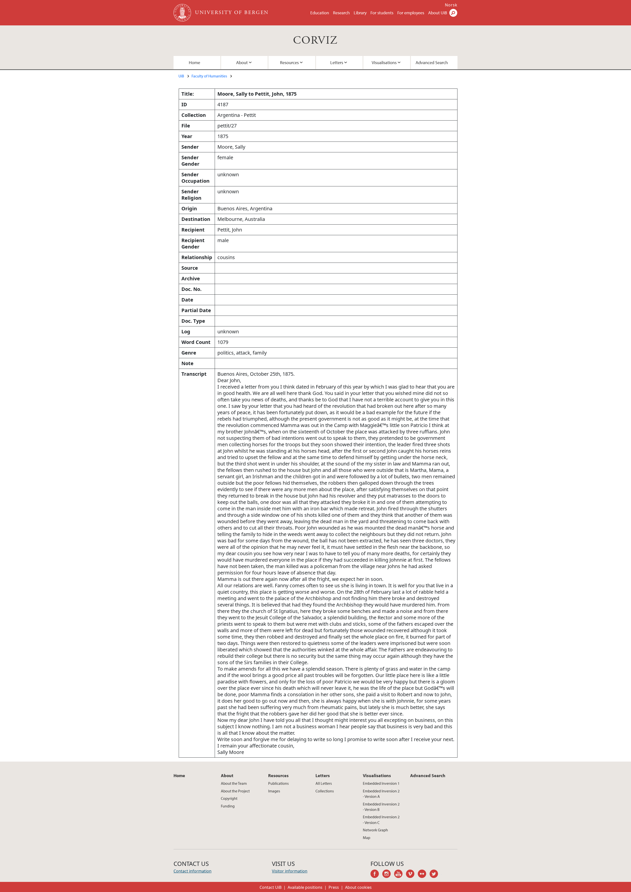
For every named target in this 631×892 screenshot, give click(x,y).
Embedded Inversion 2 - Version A (381, 793)
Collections (325, 790)
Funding (228, 805)
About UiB (437, 13)
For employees (410, 13)
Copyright (229, 798)
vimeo (412, 874)
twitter (435, 874)
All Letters (324, 783)
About (242, 62)
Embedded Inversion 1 (381, 783)
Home (194, 62)
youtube (400, 874)
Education (319, 13)
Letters (336, 62)
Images (274, 790)
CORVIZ (315, 41)
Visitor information (289, 871)
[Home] (183, 12)
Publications (278, 783)
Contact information (192, 871)
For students (381, 13)
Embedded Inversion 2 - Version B (381, 807)
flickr (424, 874)
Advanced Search (432, 62)
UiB (181, 75)
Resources (289, 62)
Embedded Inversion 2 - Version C (381, 819)
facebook (376, 874)
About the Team (234, 783)
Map (366, 837)
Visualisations (384, 62)
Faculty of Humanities (209, 75)
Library (360, 13)
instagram (388, 874)
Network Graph (375, 829)
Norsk (451, 5)
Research (341, 13)
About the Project (235, 790)
